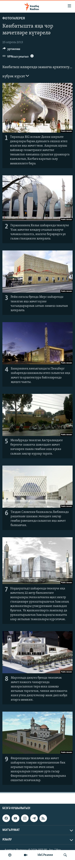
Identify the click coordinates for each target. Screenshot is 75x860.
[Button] (11, 50)
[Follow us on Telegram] (34, 818)
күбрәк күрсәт (14, 76)
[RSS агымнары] (43, 818)
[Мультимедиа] (26, 855)
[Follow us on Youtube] (15, 818)
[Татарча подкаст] (10, 855)
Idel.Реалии (45, 855)
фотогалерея (13, 18)
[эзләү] (65, 855)
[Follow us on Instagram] (25, 818)
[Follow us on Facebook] (6, 818)
